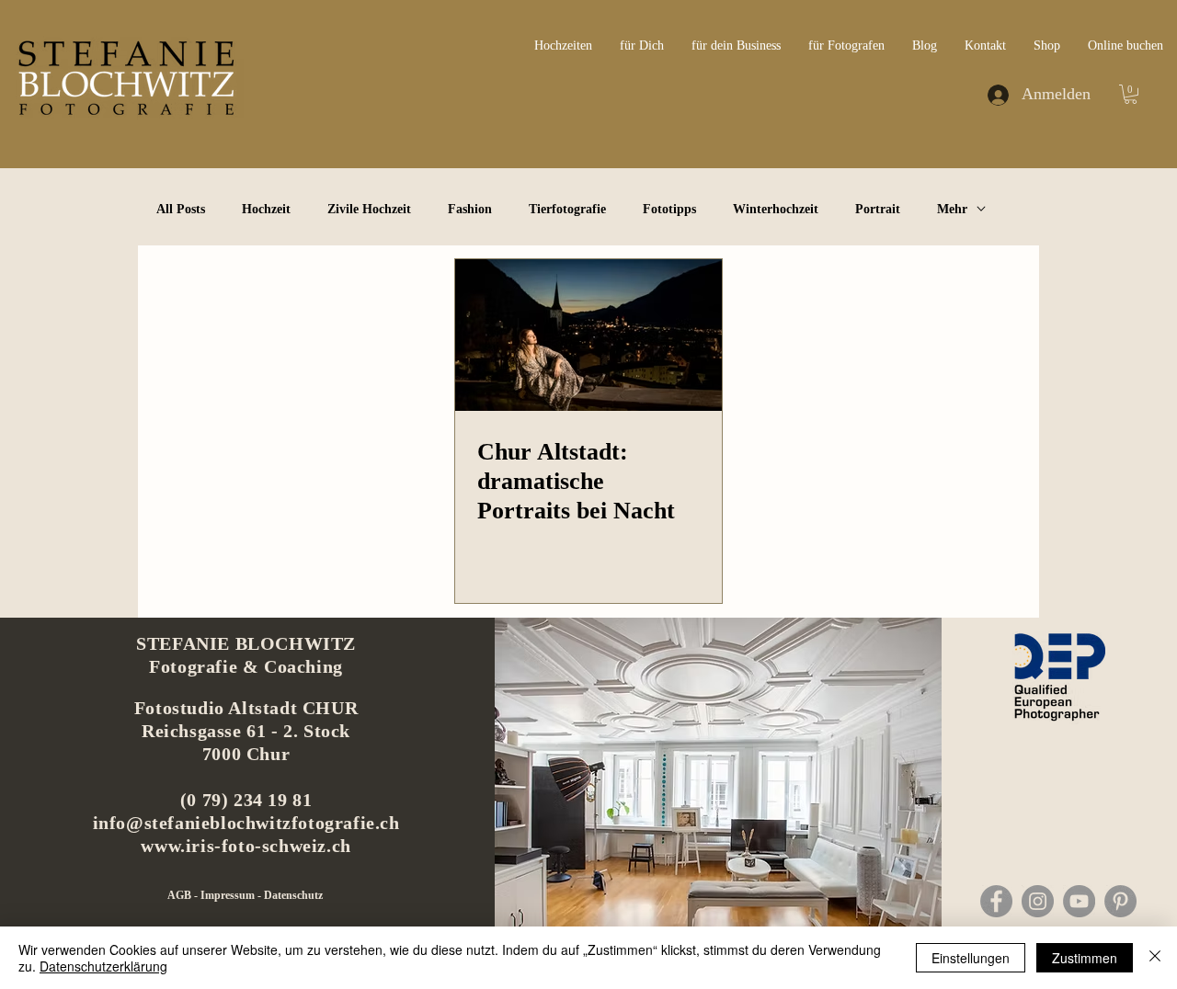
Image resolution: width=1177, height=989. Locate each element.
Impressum (228, 895)
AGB (180, 895)
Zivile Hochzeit (369, 209)
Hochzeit (266, 209)
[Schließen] (1155, 957)
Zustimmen (1084, 958)
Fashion (470, 209)
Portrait (877, 209)
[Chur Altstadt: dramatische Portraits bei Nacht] (588, 335)
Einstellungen (970, 958)
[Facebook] (996, 901)
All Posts (180, 209)
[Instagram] (1038, 901)
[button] (1130, 94)
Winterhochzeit (775, 209)
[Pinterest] (1120, 901)
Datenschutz (293, 895)
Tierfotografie (567, 209)
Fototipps (669, 209)
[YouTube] (1079, 901)
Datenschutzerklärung (103, 966)
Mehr (952, 209)
